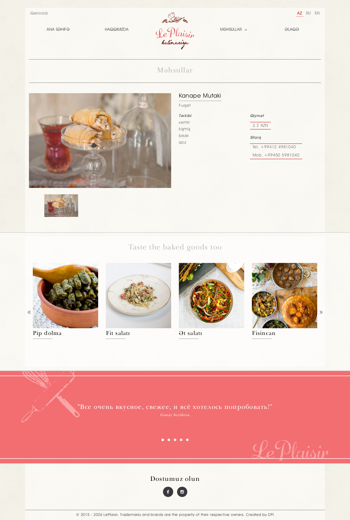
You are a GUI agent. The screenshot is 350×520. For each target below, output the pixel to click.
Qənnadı (39, 13)
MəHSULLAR (231, 29)
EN (317, 13)
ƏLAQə (292, 29)
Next (321, 313)
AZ (299, 13)
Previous (29, 313)
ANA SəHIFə (58, 29)
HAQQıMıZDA (117, 29)
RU (308, 13)
